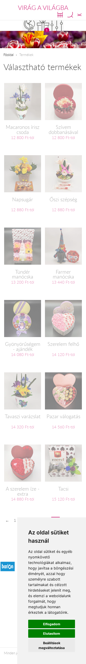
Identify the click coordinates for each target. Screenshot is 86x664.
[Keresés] (70, 15)
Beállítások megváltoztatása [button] (52, 645)
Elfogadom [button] (51, 624)
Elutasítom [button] (51, 633)
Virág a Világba (43, 7)
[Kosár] (60, 15)
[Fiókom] (79, 15)
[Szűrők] (57, 26)
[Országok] (29, 26)
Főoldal (8, 54)
